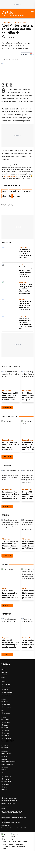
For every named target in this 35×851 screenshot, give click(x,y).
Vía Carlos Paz (6, 684)
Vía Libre (4, 787)
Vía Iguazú (4, 725)
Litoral (3, 717)
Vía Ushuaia (5, 748)
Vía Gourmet (5, 784)
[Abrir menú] (32, 12)
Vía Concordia (6, 738)
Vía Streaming (6, 781)
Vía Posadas (5, 720)
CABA (3, 677)
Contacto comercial (8, 803)
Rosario (4, 675)
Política (4, 756)
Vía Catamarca (6, 707)
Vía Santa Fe (5, 730)
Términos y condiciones (9, 798)
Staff (3, 808)
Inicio (3, 669)
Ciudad (11, 844)
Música (4, 191)
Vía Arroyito (5, 687)
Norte (3, 699)
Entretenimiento (7, 764)
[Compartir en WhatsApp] (7, 85)
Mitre (25, 842)
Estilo (3, 769)
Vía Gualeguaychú (7, 741)
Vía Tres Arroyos (7, 692)
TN (10, 842)
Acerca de (5, 806)
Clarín (5, 842)
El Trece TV (17, 842)
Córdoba (4, 672)
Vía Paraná (5, 735)
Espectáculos (20, 22)
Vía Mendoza (5, 713)
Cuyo (3, 710)
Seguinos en (25, 54)
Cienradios (19, 844)
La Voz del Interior (18, 846)
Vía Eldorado (5, 722)
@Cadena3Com (9, 176)
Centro (3, 681)
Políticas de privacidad (9, 800)
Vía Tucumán (5, 704)
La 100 (5, 844)
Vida (2, 772)
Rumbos (4, 789)
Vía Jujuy (4, 701)
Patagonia (4, 745)
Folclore (16, 196)
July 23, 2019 (25, 178)
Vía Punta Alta (6, 695)
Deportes (4, 767)
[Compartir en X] (11, 85)
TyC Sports (6, 846)
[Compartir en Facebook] (3, 85)
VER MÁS (6, 407)
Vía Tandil (4, 689)
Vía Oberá (4, 728)
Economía (4, 759)
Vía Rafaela (5, 733)
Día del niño (6, 196)
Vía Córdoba (6, 22)
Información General (8, 761)
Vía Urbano (5, 779)
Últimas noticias (6, 754)
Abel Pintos (27, 191)
